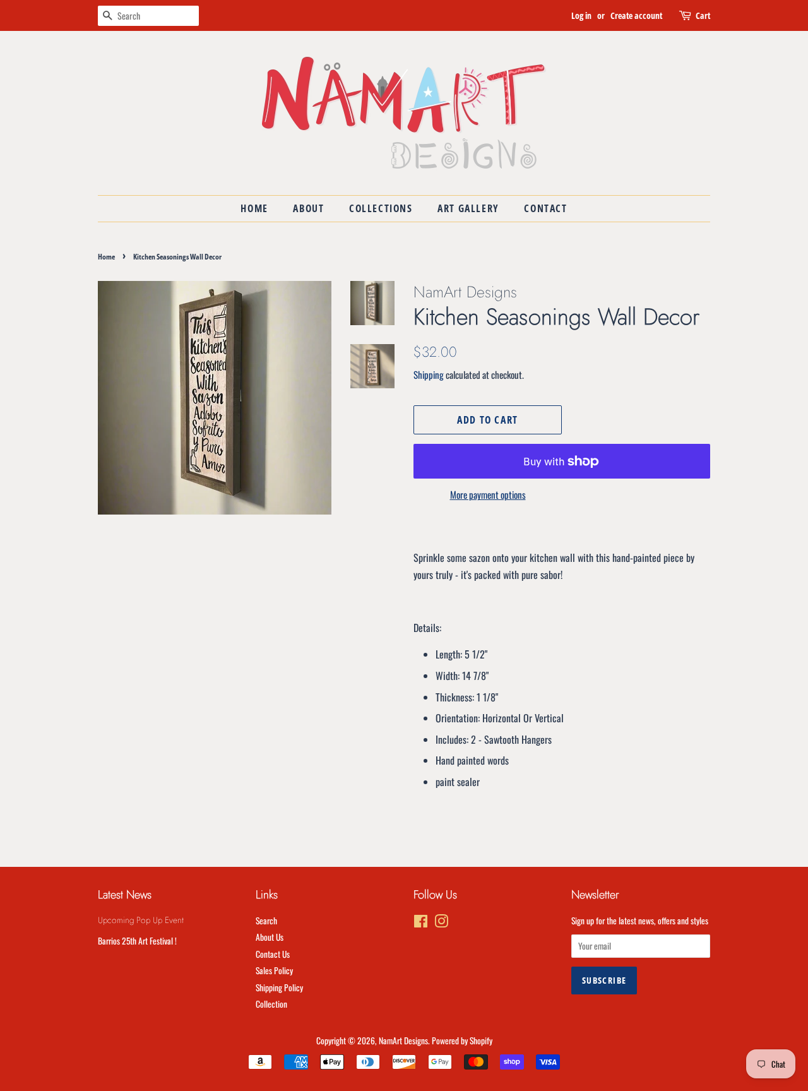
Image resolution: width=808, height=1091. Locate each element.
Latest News (125, 894)
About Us (269, 937)
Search (266, 920)
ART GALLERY (468, 208)
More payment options (488, 494)
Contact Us (273, 954)
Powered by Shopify (462, 1040)
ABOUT (308, 208)
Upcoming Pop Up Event (141, 920)
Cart (703, 15)
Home (106, 256)
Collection (271, 1004)
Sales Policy (274, 970)
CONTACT (545, 208)
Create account (636, 15)
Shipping (428, 374)
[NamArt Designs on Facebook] (420, 923)
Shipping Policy (279, 987)
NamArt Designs (403, 1040)
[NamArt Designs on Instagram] (441, 923)
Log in (581, 15)
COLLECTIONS (381, 208)
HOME (254, 208)
